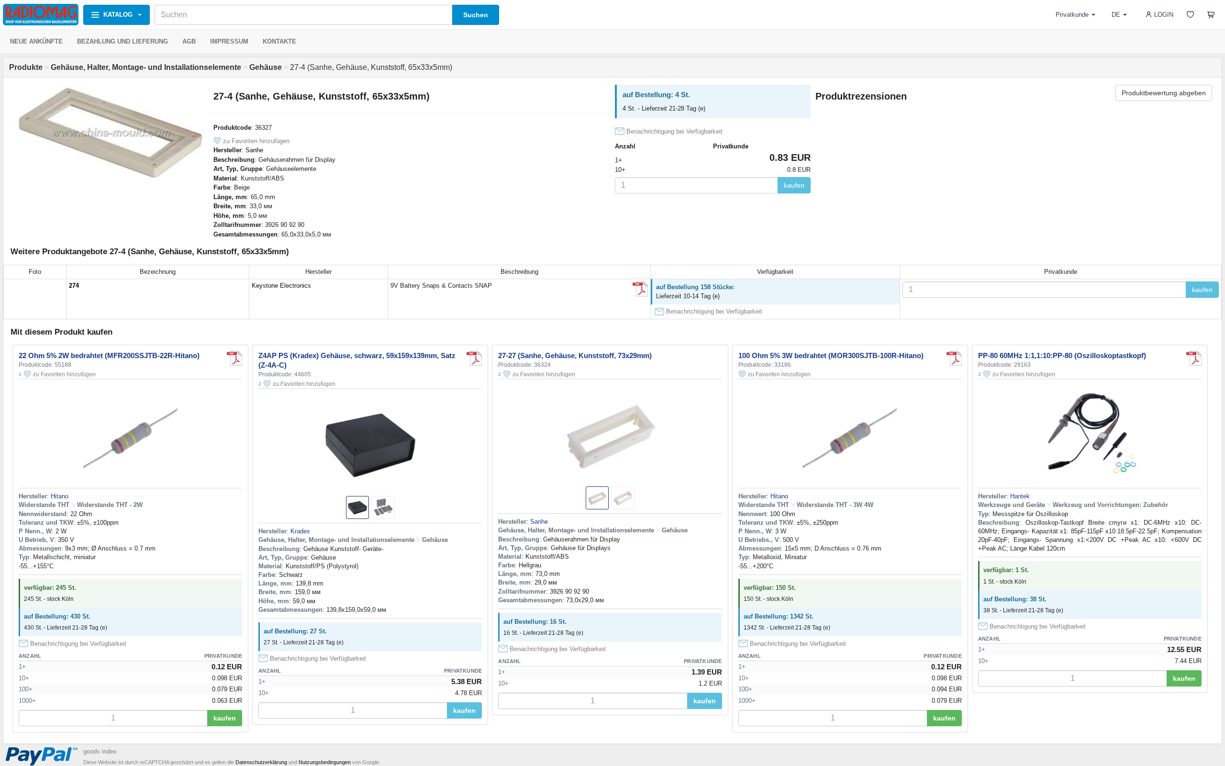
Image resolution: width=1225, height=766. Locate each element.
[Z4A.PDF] (474, 358)
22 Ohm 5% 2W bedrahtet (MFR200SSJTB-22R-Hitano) (109, 355)
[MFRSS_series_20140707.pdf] (234, 358)
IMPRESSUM (229, 41)
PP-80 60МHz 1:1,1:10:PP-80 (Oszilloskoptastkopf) (1062, 355)
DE (1116, 14)
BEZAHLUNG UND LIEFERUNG (122, 41)
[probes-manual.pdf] (1194, 358)
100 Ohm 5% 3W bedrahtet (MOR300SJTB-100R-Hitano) (831, 355)
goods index (100, 751)
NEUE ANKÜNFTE (36, 41)
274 (74, 285)
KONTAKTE (279, 41)
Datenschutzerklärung (261, 762)
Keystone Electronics (281, 285)
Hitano (59, 496)
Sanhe (254, 150)
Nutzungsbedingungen (325, 762)
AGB (189, 41)
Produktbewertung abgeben (1164, 93)
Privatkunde (1072, 14)
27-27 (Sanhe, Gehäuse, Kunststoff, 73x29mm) (575, 355)
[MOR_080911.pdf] (954, 358)
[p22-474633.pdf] (640, 289)
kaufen (794, 185)
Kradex (300, 531)
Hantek (1020, 496)
